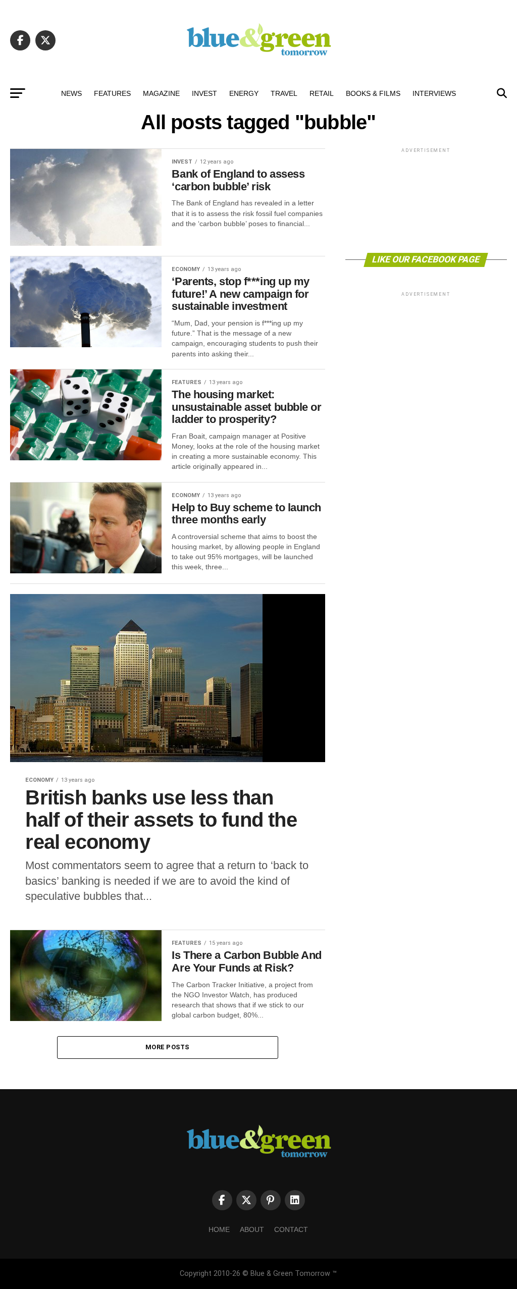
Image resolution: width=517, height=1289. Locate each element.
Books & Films (373, 93)
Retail (321, 93)
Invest (204, 93)
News (71, 93)
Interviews (434, 93)
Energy (243, 93)
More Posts (167, 1047)
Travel (284, 93)
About (252, 1229)
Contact (291, 1229)
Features (112, 93)
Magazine (161, 93)
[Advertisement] (426, 199)
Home (219, 1229)
